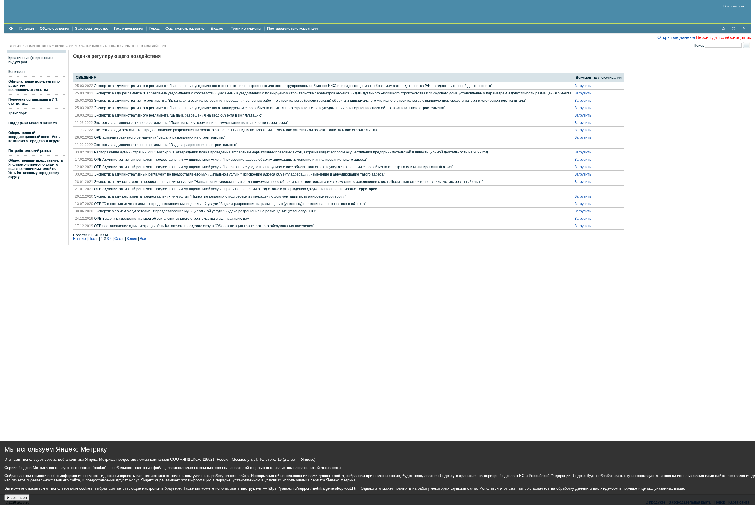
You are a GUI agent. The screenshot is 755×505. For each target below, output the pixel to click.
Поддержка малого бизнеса (32, 123)
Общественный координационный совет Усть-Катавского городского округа (34, 137)
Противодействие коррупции (292, 29)
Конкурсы (16, 72)
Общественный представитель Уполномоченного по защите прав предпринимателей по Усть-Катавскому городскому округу (35, 168)
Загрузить (583, 86)
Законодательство (91, 29)
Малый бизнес (91, 45)
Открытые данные (676, 37)
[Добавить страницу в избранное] (723, 29)
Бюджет (218, 29)
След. (119, 238)
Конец (132, 238)
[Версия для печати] (733, 29)
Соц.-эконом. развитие (185, 29)
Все (143, 238)
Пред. (93, 238)
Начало (79, 238)
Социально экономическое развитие (50, 45)
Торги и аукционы (246, 29)
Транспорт (17, 113)
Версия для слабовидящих (723, 37)
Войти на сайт (733, 6)
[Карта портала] (744, 29)
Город (154, 29)
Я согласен (17, 497)
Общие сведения (54, 29)
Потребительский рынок (29, 151)
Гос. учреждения (128, 29)
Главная (26, 29)
